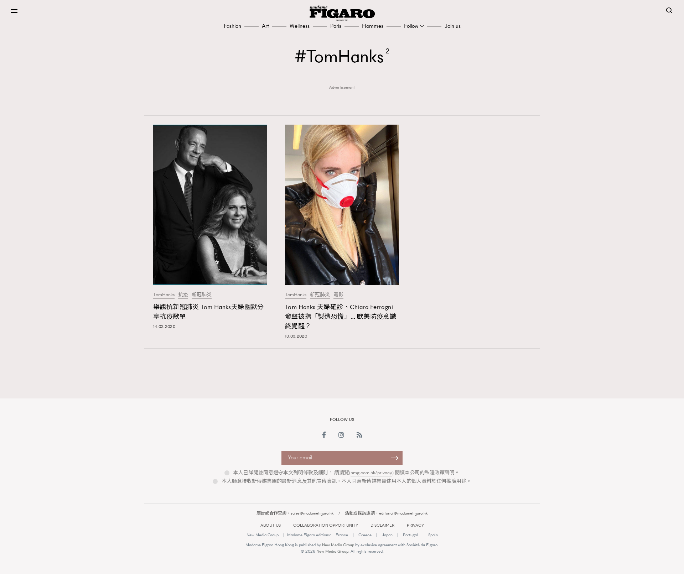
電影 (338, 295)
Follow (411, 26)
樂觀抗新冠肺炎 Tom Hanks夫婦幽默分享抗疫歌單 (208, 312)
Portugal (410, 535)
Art (265, 26)
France (342, 535)
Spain (433, 535)
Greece (365, 535)
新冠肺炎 (202, 295)
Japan (387, 535)
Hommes (372, 26)
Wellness (300, 26)
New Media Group (263, 535)
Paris (335, 26)
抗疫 (183, 295)
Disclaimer (382, 525)
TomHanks (164, 295)
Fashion (232, 26)
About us (270, 525)
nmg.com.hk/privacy (371, 472)
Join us (453, 26)
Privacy (415, 525)
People (443, 391)
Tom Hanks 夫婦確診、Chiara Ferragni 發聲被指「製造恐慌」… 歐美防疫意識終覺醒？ (340, 316)
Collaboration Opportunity (325, 525)
